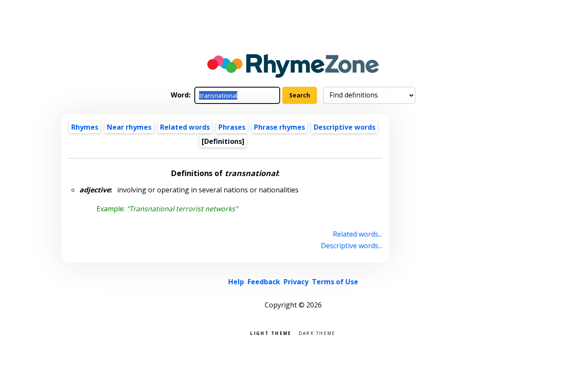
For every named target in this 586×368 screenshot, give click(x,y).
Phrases (231, 127)
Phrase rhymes (279, 127)
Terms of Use (335, 281)
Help (236, 281)
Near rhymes (129, 127)
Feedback (264, 281)
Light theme (270, 332)
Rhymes (84, 127)
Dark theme (317, 332)
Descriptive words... (351, 245)
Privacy (296, 281)
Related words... (357, 234)
